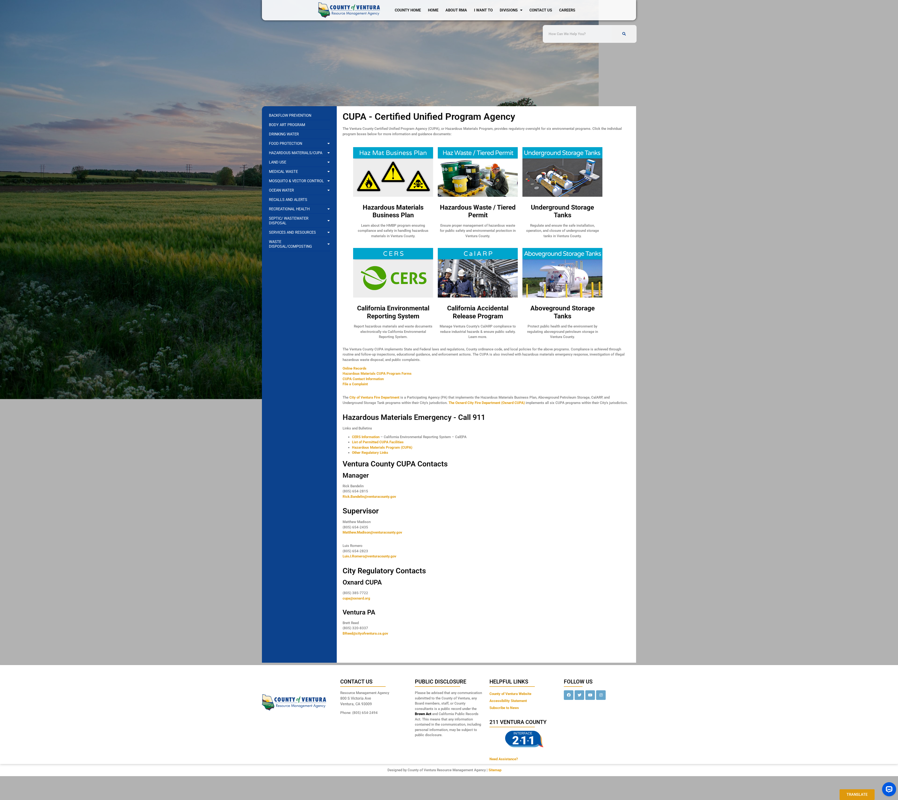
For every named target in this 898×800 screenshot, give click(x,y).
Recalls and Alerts (288, 199)
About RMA (456, 10)
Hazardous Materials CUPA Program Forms (377, 373)
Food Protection (285, 143)
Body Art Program (287, 125)
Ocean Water (281, 190)
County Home (408, 10)
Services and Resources (292, 232)
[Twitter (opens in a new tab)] (579, 695)
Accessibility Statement (508, 701)
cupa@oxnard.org (356, 598)
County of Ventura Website (510, 694)
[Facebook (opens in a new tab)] (568, 695)
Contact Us (540, 10)
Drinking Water (284, 134)
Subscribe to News (504, 708)
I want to (483, 10)
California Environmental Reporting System (393, 312)
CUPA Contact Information (363, 379)
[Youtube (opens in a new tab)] (590, 695)
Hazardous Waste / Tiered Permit (478, 211)
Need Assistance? (503, 759)
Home (433, 10)
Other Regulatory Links (370, 453)
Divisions (509, 10)
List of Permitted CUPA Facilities (378, 442)
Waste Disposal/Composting (290, 244)
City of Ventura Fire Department (374, 397)
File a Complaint (355, 384)
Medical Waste (283, 171)
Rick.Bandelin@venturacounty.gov (369, 497)
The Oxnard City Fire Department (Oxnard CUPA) (487, 403)
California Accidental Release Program (477, 312)
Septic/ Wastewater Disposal (288, 220)
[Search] (624, 34)
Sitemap (495, 770)
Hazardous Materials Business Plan (393, 211)
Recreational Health (289, 209)
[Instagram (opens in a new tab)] (601, 695)
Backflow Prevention (290, 115)
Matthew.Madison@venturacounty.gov (372, 532)
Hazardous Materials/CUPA (295, 153)
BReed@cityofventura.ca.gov (365, 633)
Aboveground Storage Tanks (562, 312)
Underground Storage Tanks (562, 211)
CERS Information (366, 437)
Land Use (277, 162)
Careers (567, 10)
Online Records (354, 368)
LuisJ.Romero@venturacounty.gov (369, 556)
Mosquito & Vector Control (296, 181)
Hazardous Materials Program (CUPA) (382, 447)
